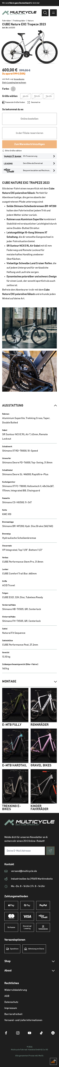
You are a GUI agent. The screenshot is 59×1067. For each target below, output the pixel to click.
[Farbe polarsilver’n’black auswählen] (13, 89)
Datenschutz (11, 1002)
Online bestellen (29, 119)
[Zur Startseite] (29, 826)
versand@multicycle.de (24, 871)
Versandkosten (19, 79)
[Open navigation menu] (53, 12)
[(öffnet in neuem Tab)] (6, 1033)
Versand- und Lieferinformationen (23, 1020)
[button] (29, 405)
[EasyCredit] (43, 916)
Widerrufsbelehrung (15, 990)
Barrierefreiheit (13, 1014)
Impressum (10, 1008)
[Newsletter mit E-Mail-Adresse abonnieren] (50, 850)
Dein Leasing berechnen (14, 82)
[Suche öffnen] (45, 12)
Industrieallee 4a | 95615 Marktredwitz (32, 879)
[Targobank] (43, 927)
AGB (6, 996)
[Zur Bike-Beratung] (53, 1061)
